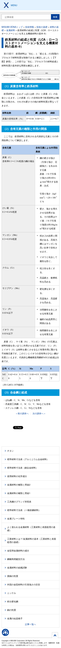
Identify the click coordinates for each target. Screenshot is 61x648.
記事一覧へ (30, 624)
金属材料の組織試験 (17, 567)
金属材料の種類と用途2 (18, 484)
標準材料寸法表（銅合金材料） (22, 467)
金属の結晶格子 (15, 618)
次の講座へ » (39, 413)
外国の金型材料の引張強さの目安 (23, 584)
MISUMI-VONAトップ (12, 26)
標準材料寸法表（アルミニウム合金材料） (28, 459)
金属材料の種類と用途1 (18, 493)
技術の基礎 (41, 26)
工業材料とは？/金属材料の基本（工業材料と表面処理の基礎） (31, 540)
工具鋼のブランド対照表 (19, 501)
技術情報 (29, 26)
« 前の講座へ (22, 413)
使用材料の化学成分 (17, 476)
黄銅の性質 (12, 576)
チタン (10, 450)
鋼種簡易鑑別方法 (16, 559)
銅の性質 (11, 609)
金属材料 (10, 30)
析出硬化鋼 (12, 601)
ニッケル (11, 592)
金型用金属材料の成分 (18, 550)
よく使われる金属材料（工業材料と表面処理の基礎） (31, 528)
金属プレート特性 (16, 518)
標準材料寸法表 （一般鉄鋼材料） (24, 510)
